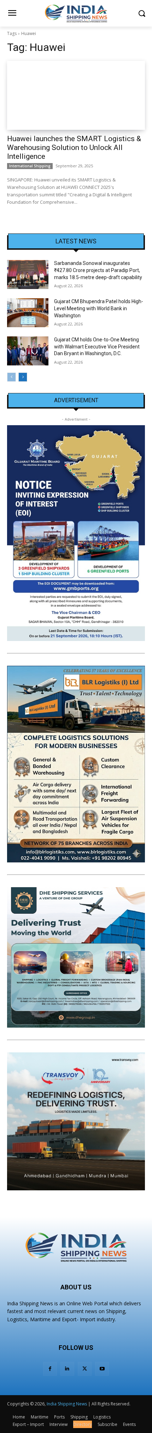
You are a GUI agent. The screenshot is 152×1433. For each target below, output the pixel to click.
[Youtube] (102, 1369)
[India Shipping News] (76, 13)
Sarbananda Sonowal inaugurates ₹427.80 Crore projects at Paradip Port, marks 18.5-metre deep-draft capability (98, 270)
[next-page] (22, 377)
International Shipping (30, 165)
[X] (85, 1369)
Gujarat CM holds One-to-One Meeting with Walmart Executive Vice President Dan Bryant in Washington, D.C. (97, 346)
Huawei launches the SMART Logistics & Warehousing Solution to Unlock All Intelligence (74, 147)
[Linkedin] (67, 1369)
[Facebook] (50, 1369)
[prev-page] (11, 377)
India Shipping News (67, 1404)
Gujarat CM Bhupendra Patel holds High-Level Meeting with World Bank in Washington (98, 308)
